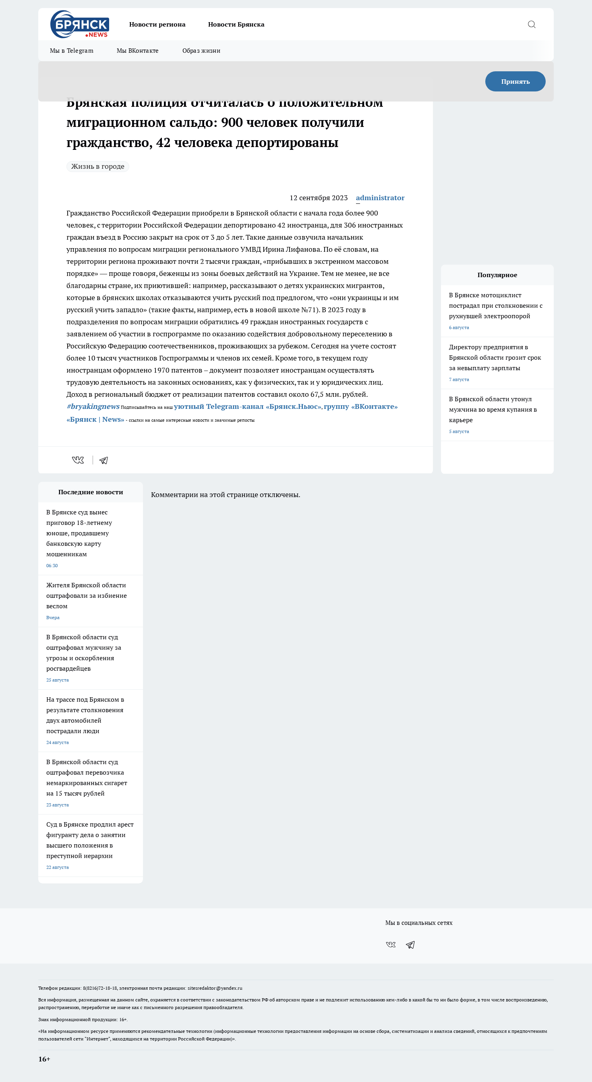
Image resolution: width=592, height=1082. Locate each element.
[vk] (79, 460)
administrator (380, 197)
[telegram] (106, 460)
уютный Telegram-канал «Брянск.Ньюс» (247, 406)
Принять (515, 81)
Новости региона (157, 24)
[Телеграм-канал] (411, 945)
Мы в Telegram (71, 50)
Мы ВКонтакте (138, 50)
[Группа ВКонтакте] (391, 945)
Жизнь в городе (97, 166)
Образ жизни (201, 50)
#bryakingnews (92, 406)
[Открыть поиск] (532, 24)
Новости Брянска (236, 24)
